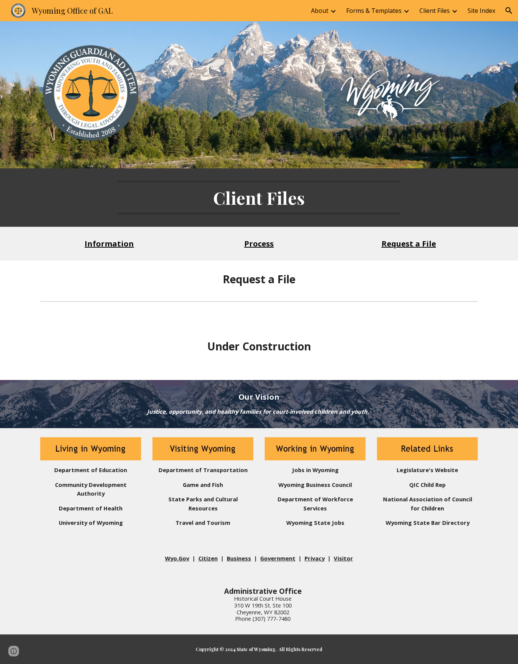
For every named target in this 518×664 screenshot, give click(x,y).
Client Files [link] (434, 10)
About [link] (319, 10)
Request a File (408, 244)
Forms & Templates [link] (374, 10)
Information (109, 244)
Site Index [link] (481, 10)
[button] (509, 11)
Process (259, 244)
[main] (259, 197)
